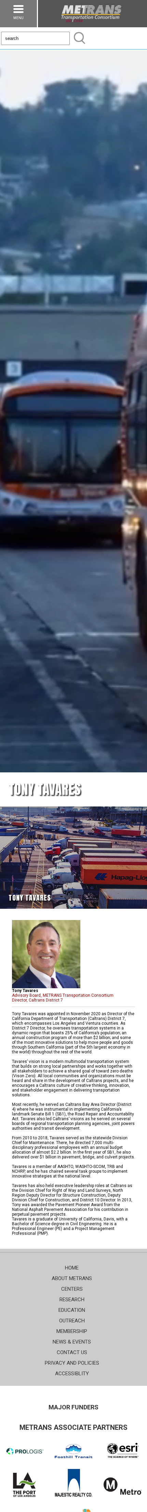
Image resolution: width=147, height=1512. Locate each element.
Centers (72, 1289)
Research (71, 1299)
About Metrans (72, 1278)
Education (71, 1310)
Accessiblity (72, 1373)
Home (72, 1268)
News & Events (72, 1342)
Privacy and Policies (72, 1363)
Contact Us (72, 1352)
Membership (71, 1331)
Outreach (72, 1321)
